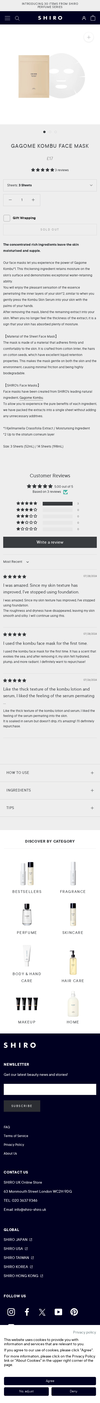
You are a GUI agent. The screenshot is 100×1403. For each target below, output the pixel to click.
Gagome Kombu (31, 398)
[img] (14, 577)
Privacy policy (84, 1332)
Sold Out (50, 229)
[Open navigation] (7, 18)
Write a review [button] (50, 542)
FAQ (7, 1127)
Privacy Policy (14, 1145)
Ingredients (18, 790)
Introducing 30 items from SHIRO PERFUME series (50, 5)
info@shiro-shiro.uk (30, 1209)
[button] (43, 170)
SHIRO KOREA (16, 1266)
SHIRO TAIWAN (16, 1257)
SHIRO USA (13, 1248)
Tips (10, 808)
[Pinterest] (74, 1310)
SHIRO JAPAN (15, 1239)
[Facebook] (27, 1310)
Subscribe (22, 1106)
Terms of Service (16, 1136)
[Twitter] (42, 1310)
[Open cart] (93, 17)
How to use (17, 772)
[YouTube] (58, 1310)
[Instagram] (11, 1310)
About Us (10, 1153)
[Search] (17, 17)
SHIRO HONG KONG (21, 1275)
